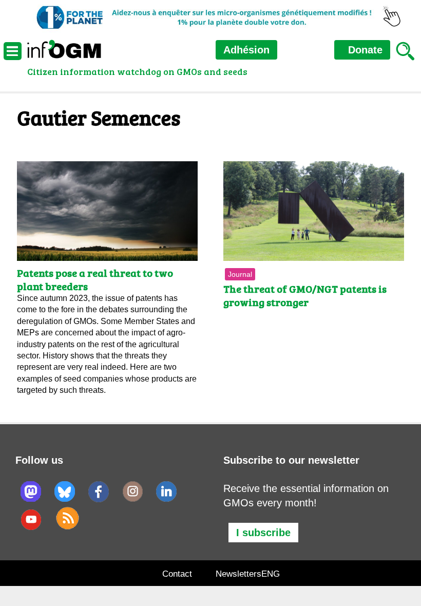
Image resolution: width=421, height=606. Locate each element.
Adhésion (246, 49)
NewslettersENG (248, 574)
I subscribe (263, 532)
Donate (363, 49)
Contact (177, 574)
